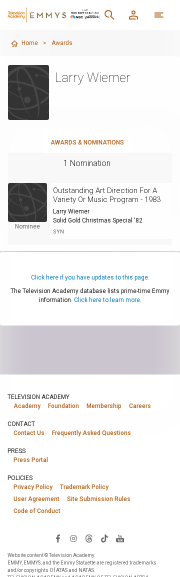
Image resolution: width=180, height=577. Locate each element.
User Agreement (37, 499)
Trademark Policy (84, 487)
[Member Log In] (134, 15)
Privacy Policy (33, 487)
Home (30, 43)
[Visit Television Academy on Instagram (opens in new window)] (73, 538)
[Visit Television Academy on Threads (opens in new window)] (89, 538)
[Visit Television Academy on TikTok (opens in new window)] (104, 538)
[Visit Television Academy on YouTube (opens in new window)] (120, 538)
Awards (62, 43)
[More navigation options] (159, 15)
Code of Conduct (37, 511)
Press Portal (31, 460)
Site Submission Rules (98, 499)
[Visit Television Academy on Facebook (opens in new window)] (58, 538)
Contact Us (29, 433)
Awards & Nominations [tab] (87, 142)
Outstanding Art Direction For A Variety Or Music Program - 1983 (106, 195)
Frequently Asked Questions (91, 433)
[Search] (110, 15)
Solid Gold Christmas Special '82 (97, 220)
